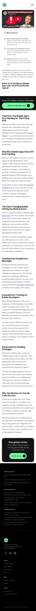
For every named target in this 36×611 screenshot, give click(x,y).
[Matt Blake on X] (6, 553)
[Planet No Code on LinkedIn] (15, 553)
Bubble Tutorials (9, 564)
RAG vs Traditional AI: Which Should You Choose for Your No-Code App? (16, 523)
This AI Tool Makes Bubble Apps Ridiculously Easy (17, 476)
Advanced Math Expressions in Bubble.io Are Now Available (17, 483)
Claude (4, 136)
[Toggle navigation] (32, 4)
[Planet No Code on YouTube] (10, 553)
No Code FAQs (8, 569)
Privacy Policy (8, 591)
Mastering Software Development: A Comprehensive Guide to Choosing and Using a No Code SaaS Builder (17, 494)
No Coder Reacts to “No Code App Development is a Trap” (14, 498)
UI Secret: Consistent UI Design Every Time (16, 480)
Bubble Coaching (9, 580)
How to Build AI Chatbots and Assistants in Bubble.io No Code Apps (16, 513)
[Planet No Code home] (4, 4)
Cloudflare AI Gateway (25, 285)
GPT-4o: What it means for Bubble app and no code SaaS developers (18, 503)
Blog (5, 572)
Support (6, 583)
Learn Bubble (8, 566)
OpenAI (30, 133)
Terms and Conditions (10, 594)
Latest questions (9, 509)
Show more (5, 79)
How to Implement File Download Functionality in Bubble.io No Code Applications (17, 518)
